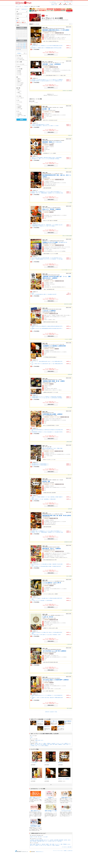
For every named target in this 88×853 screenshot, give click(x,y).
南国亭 (34, 844)
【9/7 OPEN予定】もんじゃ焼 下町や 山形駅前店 (54, 651)
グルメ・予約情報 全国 (25, 6)
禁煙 (18, 89)
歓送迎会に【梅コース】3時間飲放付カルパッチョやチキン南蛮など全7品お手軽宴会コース (46, 191)
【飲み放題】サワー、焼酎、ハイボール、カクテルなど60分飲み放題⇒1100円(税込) (45, 158)
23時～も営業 (49, 744)
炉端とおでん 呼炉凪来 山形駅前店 (51, 209)
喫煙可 (19, 92)
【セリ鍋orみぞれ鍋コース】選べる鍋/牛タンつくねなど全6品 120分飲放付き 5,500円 (46, 634)
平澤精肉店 (65, 844)
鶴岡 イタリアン (45, 841)
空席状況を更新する (51, 54)
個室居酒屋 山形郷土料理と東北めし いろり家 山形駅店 (55, 30)
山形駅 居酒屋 (39, 841)
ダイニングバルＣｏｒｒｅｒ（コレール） (52, 448)
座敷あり (19, 81)
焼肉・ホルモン (40, 740)
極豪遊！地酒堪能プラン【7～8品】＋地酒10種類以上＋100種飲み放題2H (44, 499)
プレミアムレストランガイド (66, 810)
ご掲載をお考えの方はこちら (39, 851)
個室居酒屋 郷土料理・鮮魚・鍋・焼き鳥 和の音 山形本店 (56, 515)
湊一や (33, 845)
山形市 (31, 737)
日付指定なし (19, 53)
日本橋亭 (47, 844)
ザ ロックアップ (57, 844)
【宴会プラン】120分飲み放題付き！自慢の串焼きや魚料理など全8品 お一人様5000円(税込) (47, 157)
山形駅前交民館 (70, 374)
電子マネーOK (39, 744)
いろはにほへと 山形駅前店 (49, 310)
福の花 (31, 844)
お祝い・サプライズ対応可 (22, 116)
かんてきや (44, 845)
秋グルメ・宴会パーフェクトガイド (35, 797)
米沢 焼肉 (49, 841)
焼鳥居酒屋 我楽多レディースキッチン (52, 142)
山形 (29, 6)
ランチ (24, 20)
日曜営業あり (20, 114)
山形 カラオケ (54, 841)
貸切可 (64, 744)
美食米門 (36, 845)
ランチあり (19, 74)
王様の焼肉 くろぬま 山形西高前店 (51, 64)
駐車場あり (46, 745)
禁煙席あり (49, 743)
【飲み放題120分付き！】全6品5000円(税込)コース (40, 463)
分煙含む (20, 91)
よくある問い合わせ (69, 850)
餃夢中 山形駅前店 (69, 708)
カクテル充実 (20, 108)
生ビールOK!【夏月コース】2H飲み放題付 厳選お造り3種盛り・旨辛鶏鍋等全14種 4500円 (46, 566)
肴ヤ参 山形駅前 (70, 407)
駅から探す (40, 836)
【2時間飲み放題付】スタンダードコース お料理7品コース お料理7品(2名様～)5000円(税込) (47, 396)
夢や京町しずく (38, 844)
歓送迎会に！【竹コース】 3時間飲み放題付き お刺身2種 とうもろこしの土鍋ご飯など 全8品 (47, 532)
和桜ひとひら (49, 845)
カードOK (34, 744)
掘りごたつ (19, 80)
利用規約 (65, 850)
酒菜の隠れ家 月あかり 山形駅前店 (51, 548)
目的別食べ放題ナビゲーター (66, 797)
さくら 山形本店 (70, 202)
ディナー (19, 20)
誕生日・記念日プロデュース (35, 810)
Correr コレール (70, 474)
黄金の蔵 (43, 844)
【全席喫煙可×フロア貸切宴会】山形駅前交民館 (54, 345)
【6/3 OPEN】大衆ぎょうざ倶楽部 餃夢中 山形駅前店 (55, 679)
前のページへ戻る (18, 6)
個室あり (19, 78)
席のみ (33, 293)
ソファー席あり (20, 84)
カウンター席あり (21, 82)
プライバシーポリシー (60, 850)
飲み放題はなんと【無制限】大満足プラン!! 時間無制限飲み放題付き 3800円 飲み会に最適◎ (47, 47)
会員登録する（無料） (54, 4)
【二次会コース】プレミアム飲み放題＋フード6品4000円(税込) (42, 600)
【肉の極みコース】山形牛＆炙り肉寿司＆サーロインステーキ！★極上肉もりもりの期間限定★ (47, 79)
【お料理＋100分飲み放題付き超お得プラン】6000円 (40, 124)
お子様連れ (32, 745)
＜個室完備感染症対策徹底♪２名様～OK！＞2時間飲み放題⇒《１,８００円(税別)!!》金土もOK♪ (47, 224)
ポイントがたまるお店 (21, 64)
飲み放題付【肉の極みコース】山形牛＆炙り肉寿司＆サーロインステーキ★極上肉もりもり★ (47, 80)
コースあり (19, 73)
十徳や (50, 844)
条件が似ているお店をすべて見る (51, 711)
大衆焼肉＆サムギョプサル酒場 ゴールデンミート (54, 242)
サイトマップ (55, 850)
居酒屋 (36, 740)
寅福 (61, 844)
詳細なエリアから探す (33, 836)
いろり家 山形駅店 (69, 57)
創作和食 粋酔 (46, 481)
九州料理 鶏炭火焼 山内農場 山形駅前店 (52, 414)
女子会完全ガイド (51, 797)
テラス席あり (20, 85)
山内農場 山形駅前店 (69, 441)
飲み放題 (19, 70)
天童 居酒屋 (34, 841)
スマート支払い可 (21, 97)
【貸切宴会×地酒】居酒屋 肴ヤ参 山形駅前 (53, 381)
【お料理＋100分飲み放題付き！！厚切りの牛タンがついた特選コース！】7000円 (45, 125)
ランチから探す (45, 836)
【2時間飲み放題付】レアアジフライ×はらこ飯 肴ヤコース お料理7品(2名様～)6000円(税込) (47, 397)
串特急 (53, 845)
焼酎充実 (19, 107)
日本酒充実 (19, 106)
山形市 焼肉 (59, 841)
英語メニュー (69, 744)
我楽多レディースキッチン (68, 168)
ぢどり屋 (40, 845)
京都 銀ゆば (57, 845)
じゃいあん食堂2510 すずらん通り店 (51, 582)
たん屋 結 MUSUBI (47, 616)
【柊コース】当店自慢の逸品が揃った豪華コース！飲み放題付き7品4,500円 (44, 294)
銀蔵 (53, 844)
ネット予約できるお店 (21, 59)
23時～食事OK (55, 744)
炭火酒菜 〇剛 (46, 109)
